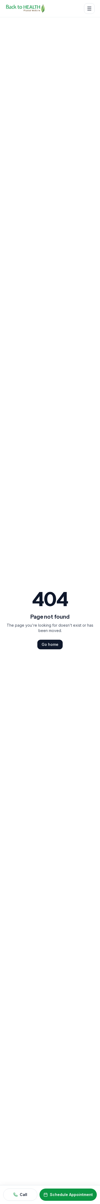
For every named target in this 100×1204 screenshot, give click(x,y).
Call (23, 1194)
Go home (50, 644)
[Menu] (89, 8)
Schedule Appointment (71, 1194)
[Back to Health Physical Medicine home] (25, 8)
